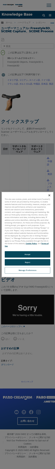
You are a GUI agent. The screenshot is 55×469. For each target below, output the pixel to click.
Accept (27, 254)
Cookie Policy (31, 243)
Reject (27, 262)
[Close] (49, 195)
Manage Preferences (27, 270)
